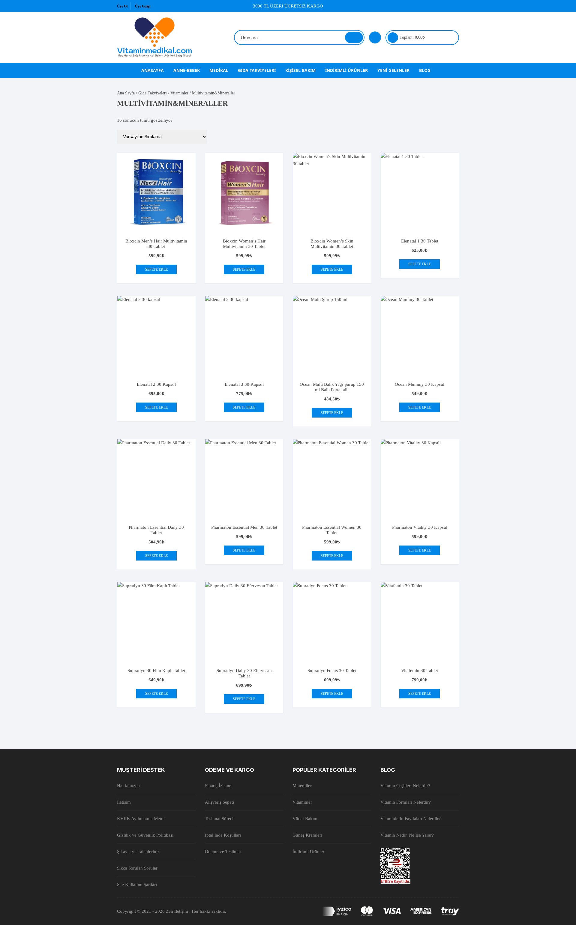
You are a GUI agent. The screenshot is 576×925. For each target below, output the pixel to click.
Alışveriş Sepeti (219, 802)
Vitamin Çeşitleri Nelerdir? (405, 785)
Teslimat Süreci (219, 818)
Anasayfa (152, 70)
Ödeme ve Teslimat (223, 851)
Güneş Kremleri (307, 835)
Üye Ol (122, 6)
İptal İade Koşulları (223, 835)
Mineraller (302, 785)
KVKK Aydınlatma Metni (141, 818)
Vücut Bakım (304, 818)
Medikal (218, 70)
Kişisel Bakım (300, 70)
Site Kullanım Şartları (137, 884)
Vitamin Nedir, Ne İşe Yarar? (407, 835)
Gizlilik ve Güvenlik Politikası (145, 835)
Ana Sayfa (126, 93)
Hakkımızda (128, 785)
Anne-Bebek (186, 70)
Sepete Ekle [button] (156, 269)
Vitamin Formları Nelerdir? (405, 802)
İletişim (124, 802)
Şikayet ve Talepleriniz (138, 851)
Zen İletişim (177, 911)
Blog (424, 70)
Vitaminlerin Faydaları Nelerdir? (410, 818)
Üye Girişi (142, 6)
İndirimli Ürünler (346, 70)
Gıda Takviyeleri (257, 70)
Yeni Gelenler (393, 70)
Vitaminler (179, 93)
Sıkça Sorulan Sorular (137, 868)
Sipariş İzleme (218, 785)
